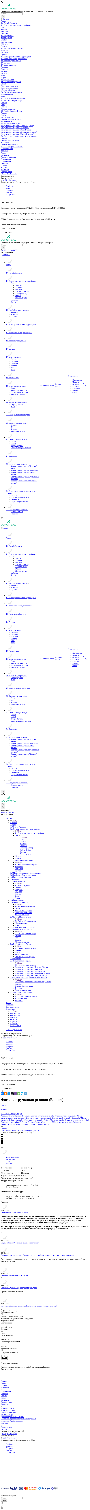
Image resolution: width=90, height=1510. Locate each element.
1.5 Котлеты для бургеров (59, 1118)
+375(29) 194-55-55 (9, 174)
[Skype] (22, 1093)
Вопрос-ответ (6, 1402)
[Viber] (15, 1093)
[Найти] (3, 16)
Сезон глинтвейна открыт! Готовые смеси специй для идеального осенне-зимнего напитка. (37, 1255)
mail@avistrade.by (10, 180)
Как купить (10, 1159)
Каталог (13, 823)
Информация (6, 1404)
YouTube (9, 192)
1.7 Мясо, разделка (22, 885)
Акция (3, 1116)
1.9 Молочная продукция (25, 906)
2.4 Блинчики (45, 1122)
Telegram (9, 190)
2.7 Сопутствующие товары (26, 996)
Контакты (5, 1400)
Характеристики (12, 1157)
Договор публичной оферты (12, 1417)
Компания (5, 1387)
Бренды (4, 1385)
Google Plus (10, 194)
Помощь (4, 1423)
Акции (3, 1383)
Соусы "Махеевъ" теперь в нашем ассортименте (20, 1243)
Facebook (9, 186)
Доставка (9, 1164)
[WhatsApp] (18, 1093)
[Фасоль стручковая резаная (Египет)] (4, 1153)
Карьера (4, 1398)
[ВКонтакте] (2, 1093)
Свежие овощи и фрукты (29, 1130)
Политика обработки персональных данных (18, 1419)
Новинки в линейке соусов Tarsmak (15, 1275)
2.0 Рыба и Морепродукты (25, 921)
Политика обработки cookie (12, 1421)
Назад (15, 821)
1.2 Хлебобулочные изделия (26, 865)
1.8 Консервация (14, 1120)
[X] (12, 1093)
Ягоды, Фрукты (12, 1130)
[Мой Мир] (9, 1093)
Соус (22, 839)
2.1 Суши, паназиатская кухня (74, 1120)
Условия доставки (8, 1410)
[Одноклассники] (5, 1093)
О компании (15, 1013)
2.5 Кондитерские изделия (25, 965)
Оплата (8, 1161)
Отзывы (4, 1396)
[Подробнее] (1, 1233)
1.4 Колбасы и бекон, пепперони (36, 1118)
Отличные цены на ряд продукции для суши (19, 1288)
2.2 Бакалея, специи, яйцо (25, 934)
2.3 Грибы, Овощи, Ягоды (25, 948)
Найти (4, 1500)
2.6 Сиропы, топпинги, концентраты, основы (33, 982)
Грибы (3, 1130)
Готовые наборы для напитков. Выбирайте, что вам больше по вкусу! (29, 1306)
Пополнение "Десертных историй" (15, 1212)
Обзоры (4, 1429)
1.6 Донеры (73, 1118)
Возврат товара (7, 1415)
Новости (4, 1394)
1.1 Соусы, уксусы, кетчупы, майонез (30, 833)
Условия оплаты (7, 1408)
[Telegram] (25, 1093)
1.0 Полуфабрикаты (14, 1116)
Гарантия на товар (8, 1412)
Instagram (9, 188)
